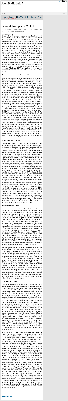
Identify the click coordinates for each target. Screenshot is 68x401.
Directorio (53, 1)
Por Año (20, 17)
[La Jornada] (13, 5)
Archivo (13, 17)
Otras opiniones (7, 396)
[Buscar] (64, 8)
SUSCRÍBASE (46, 1)
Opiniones (5, 17)
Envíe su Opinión (30, 17)
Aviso (40, 17)
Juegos (59, 1)
